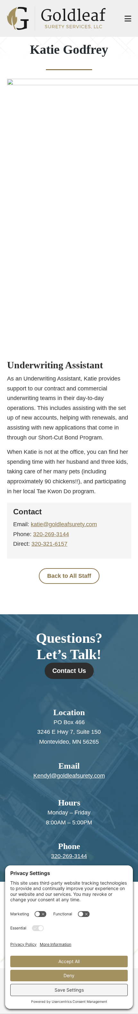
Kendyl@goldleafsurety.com (69, 776)
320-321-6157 (49, 544)
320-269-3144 (51, 534)
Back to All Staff (69, 576)
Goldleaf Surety (59, 18)
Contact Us (69, 670)
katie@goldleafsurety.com (64, 524)
